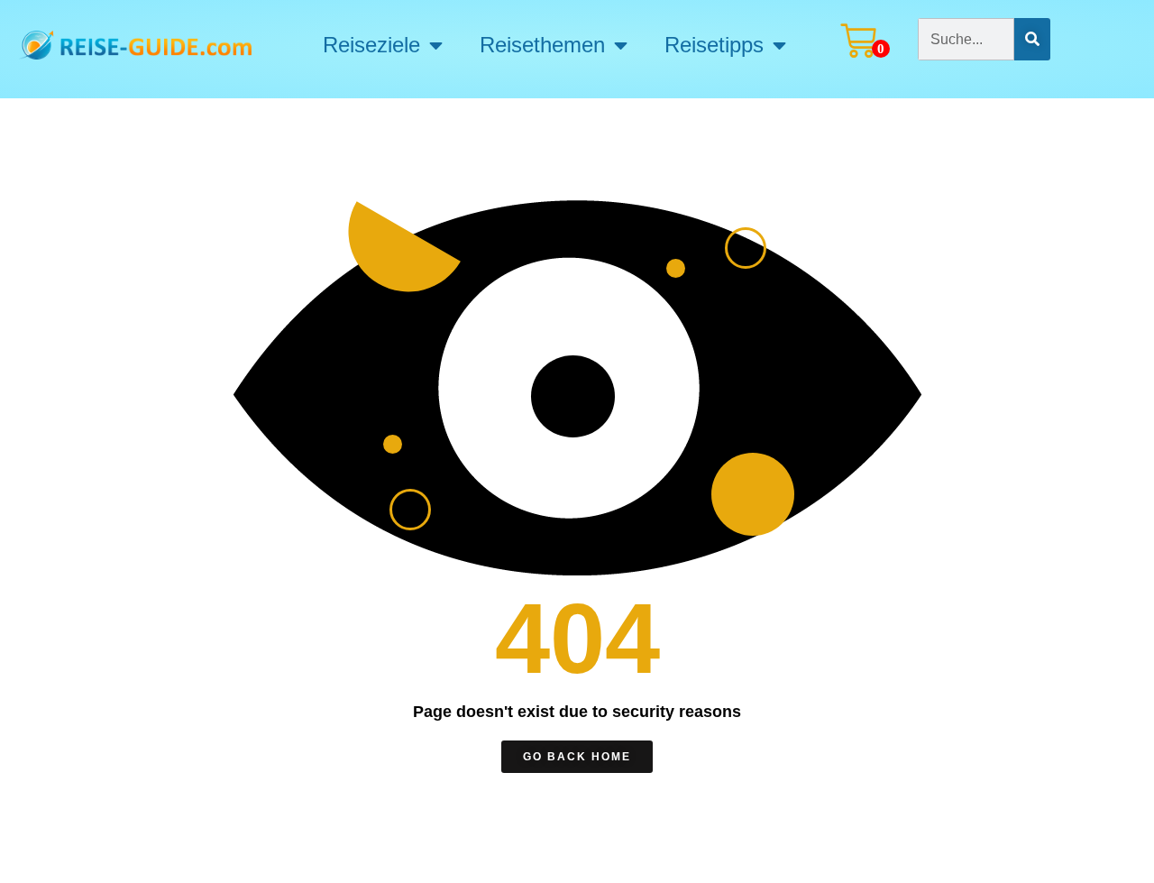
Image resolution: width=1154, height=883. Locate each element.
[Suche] (1032, 39)
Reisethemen (542, 45)
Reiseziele (371, 45)
